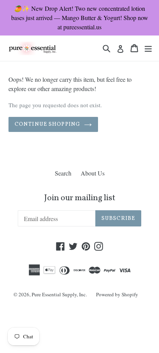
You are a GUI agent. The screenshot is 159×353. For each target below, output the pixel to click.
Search (63, 173)
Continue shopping (47, 124)
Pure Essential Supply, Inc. (59, 294)
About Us (93, 173)
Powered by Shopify (117, 294)
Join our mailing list (79, 198)
